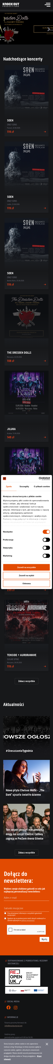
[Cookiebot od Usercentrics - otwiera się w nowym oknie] (39, 478)
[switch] (46, 540)
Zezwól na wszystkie (26, 567)
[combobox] (26, 908)
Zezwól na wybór (26, 575)
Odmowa (27, 583)
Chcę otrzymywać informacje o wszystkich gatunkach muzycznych (24, 914)
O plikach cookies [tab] (42, 486)
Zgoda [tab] (9, 486)
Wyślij (44, 939)
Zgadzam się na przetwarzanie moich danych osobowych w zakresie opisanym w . (26, 919)
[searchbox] (17, 908)
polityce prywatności (27, 920)
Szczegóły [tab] (24, 486)
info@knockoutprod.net (13, 1026)
